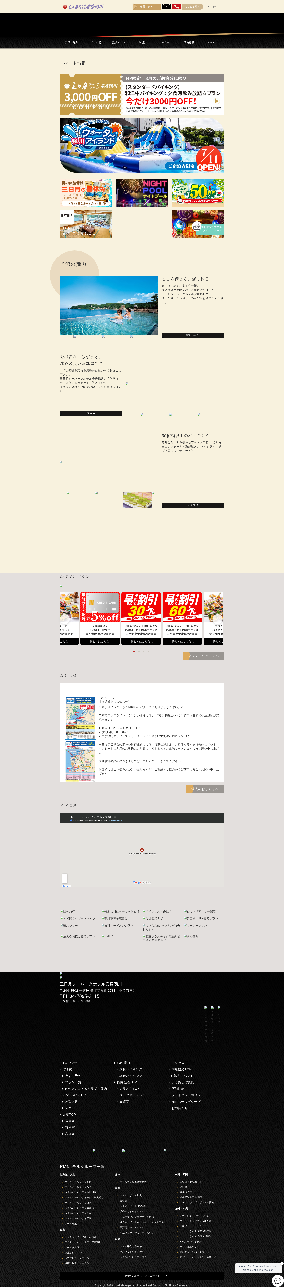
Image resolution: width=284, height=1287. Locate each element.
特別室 (70, 1127)
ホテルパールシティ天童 (78, 1218)
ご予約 (67, 1069)
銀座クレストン (73, 1252)
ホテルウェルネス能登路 (133, 1182)
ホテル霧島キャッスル (192, 1246)
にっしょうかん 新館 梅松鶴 (195, 1231)
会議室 (124, 1101)
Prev (65, 619)
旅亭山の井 (186, 1192)
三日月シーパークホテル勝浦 (80, 1237)
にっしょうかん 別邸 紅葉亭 (195, 1236)
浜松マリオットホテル (132, 1211)
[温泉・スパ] (163, 334)
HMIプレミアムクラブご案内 (86, 1088)
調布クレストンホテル (77, 1263)
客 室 (142, 42)
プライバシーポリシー (188, 1095)
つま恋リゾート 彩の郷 (132, 1206)
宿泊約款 (178, 1088)
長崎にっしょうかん (191, 1226)
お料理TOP (125, 1063)
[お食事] (164, 504)
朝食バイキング (130, 1076)
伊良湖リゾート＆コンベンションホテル (142, 1222)
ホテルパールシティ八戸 (78, 1187)
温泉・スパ (118, 42)
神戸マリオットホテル (132, 1251)
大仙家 (123, 1200)
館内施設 (189, 42)
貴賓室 (70, 1121)
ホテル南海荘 (72, 1247)
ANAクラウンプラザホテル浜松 (137, 1216)
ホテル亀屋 (71, 1223)
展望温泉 (71, 1101)
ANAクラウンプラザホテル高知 (197, 1202)
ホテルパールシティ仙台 (78, 1213)
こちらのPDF (151, 761)
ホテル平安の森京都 (131, 1246)
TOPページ (71, 1063)
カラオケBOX (129, 1088)
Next (218, 619)
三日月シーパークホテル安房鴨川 (83, 1242)
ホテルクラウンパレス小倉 (194, 1215)
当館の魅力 (71, 42)
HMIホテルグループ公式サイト (142, 1275)
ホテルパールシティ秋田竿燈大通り (84, 1197)
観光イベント (184, 1076)
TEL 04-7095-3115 (80, 996)
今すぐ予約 (73, 1076)
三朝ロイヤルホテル (191, 1181)
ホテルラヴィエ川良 (131, 1195)
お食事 (165, 42)
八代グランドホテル (191, 1241)
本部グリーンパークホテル (194, 1252)
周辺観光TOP (182, 1069)
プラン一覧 (95, 42)
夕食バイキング (130, 1069)
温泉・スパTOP (74, 1095)
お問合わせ (180, 1108)
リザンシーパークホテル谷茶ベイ (198, 1257)
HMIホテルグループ (186, 1101)
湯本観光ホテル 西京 (191, 1197)
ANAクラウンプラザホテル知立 (137, 1233)
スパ (68, 1108)
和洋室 (70, 1134)
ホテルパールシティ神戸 (133, 1257)
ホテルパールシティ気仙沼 (79, 1208)
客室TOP (69, 1114)
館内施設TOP (127, 1082)
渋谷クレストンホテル (77, 1258)
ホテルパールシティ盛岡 (78, 1202)
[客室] (61, 412)
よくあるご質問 (183, 1082)
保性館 (183, 1186)
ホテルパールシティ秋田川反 (80, 1192)
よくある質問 (192, 6)
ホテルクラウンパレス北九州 (196, 1220)
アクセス (212, 42)
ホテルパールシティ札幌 (78, 1181)
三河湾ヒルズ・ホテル (132, 1227)
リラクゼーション (132, 1095)
